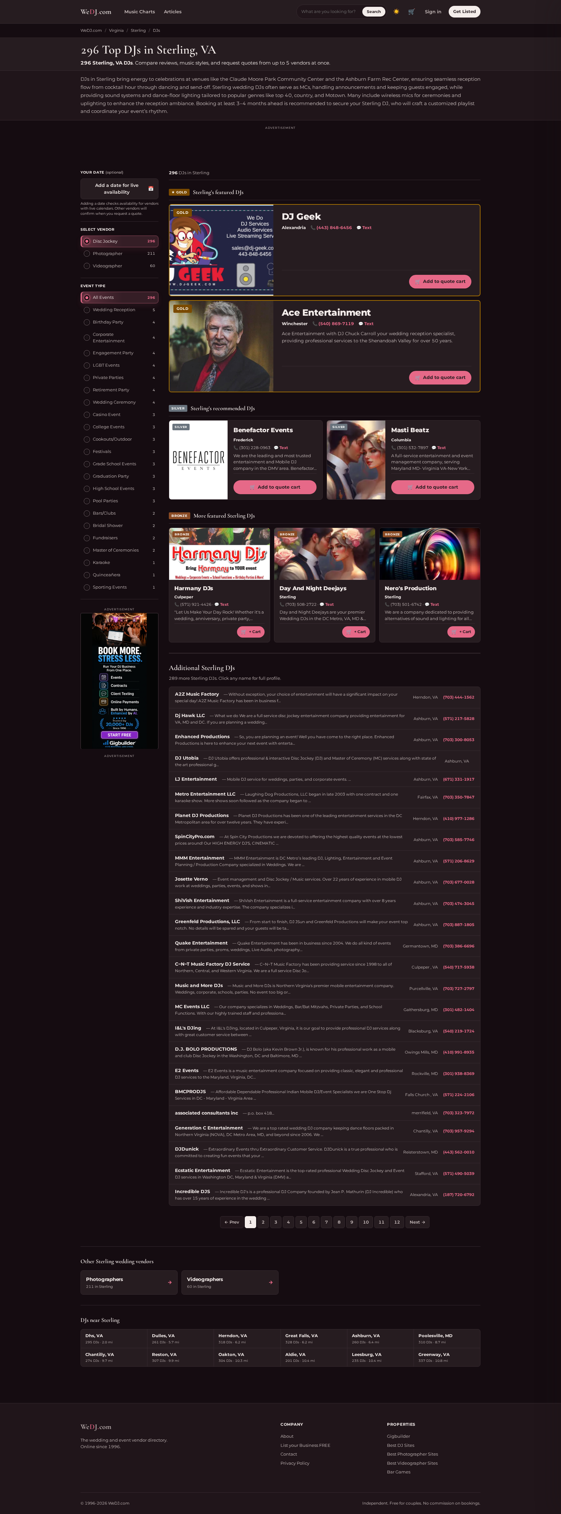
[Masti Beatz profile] (356, 460)
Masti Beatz (410, 430)
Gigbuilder (398, 1436)
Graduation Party (111, 475)
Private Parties (108, 377)
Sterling (138, 30)
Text (364, 227)
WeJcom (96, 11)
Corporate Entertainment (109, 337)
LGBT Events (106, 364)
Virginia (116, 30)
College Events (108, 426)
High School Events (113, 488)
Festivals (102, 451)
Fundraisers (105, 537)
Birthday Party (108, 321)
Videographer (107, 265)
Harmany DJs (193, 588)
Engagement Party (113, 352)
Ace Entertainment (326, 312)
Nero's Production (411, 588)
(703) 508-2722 (301, 604)
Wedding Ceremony (114, 401)
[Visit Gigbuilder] (119, 681)
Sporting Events (110, 586)
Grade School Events (114, 463)
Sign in (433, 12)
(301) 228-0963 (254, 447)
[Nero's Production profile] (430, 554)
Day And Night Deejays (313, 588)
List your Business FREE (305, 1445)
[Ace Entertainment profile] (221, 346)
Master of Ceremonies (116, 549)
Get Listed (464, 11)
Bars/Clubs (104, 512)
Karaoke (101, 562)
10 (366, 1222)
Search (374, 11)
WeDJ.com (91, 30)
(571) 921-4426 (195, 604)
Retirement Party (111, 389)
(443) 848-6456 (334, 227)
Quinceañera (106, 574)
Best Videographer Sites (412, 1463)
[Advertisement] (280, 145)
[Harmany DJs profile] (219, 554)
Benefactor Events (263, 430)
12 (397, 1222)
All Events (103, 296)
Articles (172, 12)
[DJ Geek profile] (221, 250)
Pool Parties (105, 500)
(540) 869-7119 (336, 323)
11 (381, 1222)
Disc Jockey (105, 240)
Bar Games (398, 1471)
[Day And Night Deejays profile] (324, 554)
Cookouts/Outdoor (112, 438)
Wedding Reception (114, 309)
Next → (417, 1222)
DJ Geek (301, 216)
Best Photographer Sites (412, 1454)
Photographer (107, 253)
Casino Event (106, 414)
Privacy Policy (294, 1463)
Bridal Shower (108, 525)
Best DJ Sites (400, 1445)
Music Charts (139, 12)
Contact (288, 1454)
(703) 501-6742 (406, 604)
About (286, 1436)
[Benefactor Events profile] (198, 460)
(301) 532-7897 (412, 447)
